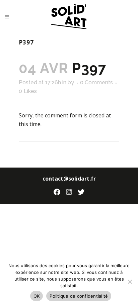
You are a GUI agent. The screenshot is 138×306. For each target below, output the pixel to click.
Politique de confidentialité (79, 296)
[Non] (129, 281)
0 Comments (96, 82)
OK (36, 296)
